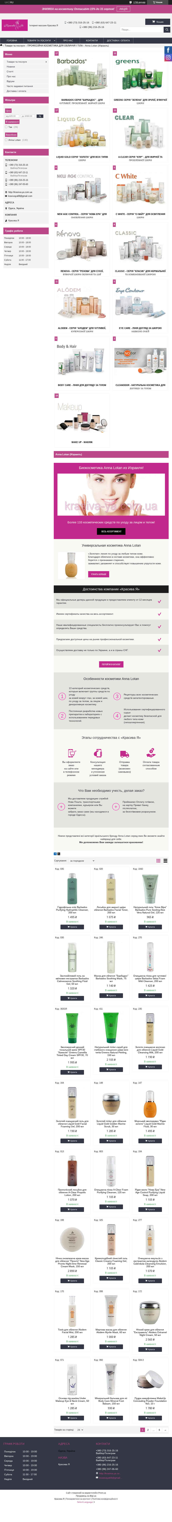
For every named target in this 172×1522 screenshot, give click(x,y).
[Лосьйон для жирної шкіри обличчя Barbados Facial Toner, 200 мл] (111, 888)
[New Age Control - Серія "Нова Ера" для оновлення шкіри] (82, 188)
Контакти (92, 40)
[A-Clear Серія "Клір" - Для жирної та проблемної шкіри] (140, 131)
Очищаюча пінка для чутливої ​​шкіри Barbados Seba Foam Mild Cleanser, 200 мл (150, 978)
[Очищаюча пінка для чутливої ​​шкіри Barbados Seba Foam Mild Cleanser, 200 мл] (150, 957)
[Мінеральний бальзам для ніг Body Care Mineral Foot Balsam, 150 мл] (111, 1379)
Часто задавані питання (20, 86)
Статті (10, 71)
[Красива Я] (15, 30)
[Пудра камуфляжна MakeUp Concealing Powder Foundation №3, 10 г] (150, 1379)
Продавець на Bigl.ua (86, 1496)
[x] (58, 854)
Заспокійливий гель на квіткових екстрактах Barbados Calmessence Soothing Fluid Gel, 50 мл (72, 979)
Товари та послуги (39, 40)
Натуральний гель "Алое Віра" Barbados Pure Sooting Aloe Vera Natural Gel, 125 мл (150, 910)
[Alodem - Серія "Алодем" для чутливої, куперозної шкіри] (82, 302)
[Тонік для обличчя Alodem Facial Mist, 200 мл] (72, 1310)
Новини (11, 66)
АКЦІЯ (123, 9)
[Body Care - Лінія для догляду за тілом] (82, 359)
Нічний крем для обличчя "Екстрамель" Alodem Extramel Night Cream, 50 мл (150, 1332)
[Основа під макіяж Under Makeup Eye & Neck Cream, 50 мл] (72, 1379)
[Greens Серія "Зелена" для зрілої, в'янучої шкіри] (140, 74)
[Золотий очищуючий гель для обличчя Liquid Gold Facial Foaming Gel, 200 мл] (72, 1102)
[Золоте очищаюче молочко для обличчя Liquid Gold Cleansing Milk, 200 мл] (150, 1028)
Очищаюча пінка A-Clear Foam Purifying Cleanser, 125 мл (111, 1191)
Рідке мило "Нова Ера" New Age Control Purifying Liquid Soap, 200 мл (150, 1192)
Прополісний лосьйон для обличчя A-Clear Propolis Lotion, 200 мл (72, 1192)
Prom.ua (102, 1493)
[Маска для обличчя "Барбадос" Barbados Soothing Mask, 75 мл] (111, 957)
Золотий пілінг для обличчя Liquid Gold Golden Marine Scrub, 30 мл (111, 1124)
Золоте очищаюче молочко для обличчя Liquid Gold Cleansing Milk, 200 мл (150, 1050)
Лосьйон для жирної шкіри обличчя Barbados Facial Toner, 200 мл (111, 910)
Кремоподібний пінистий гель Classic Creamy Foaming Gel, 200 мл (111, 1261)
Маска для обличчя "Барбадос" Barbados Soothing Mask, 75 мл (111, 978)
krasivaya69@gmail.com (20, 196)
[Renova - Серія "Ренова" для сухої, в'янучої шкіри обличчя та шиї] (82, 245)
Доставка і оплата (118, 40)
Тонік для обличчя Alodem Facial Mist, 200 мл (72, 1331)
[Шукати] (167, 30)
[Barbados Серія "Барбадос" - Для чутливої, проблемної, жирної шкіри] (82, 74)
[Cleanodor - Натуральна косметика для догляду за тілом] (140, 359)
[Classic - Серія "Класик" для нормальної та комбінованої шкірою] (140, 245)
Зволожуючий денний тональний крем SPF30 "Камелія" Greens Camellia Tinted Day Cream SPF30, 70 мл (72, 1052)
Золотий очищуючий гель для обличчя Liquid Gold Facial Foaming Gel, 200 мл (72, 1124)
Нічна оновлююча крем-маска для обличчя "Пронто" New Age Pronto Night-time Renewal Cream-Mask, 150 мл (72, 1262)
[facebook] (55, 854)
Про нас (68, 40)
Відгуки (10, 81)
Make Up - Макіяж (82, 442)
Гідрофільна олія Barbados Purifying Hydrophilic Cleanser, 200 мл (72, 910)
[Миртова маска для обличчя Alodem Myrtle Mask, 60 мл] (111, 1310)
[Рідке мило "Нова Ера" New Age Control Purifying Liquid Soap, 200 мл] (150, 1170)
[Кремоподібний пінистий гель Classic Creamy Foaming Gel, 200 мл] (111, 1239)
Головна (12, 40)
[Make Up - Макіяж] (82, 416)
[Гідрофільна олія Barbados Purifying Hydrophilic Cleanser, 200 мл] (72, 888)
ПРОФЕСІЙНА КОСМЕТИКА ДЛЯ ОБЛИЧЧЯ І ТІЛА (55, 45)
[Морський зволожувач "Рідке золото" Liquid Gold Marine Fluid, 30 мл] (150, 1102)
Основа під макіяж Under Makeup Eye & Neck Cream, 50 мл (72, 1401)
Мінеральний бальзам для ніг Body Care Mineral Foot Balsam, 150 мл (111, 1401)
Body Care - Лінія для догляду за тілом (82, 385)
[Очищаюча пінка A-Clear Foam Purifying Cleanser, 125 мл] (111, 1170)
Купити (73, 927)
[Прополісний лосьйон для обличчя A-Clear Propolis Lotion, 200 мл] (72, 1170)
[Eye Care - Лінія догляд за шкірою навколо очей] (140, 302)
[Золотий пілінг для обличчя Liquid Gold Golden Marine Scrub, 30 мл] (111, 1102)
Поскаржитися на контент (78, 1499)
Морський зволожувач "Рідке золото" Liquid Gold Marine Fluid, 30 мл (150, 1124)
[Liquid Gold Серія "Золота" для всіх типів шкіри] (82, 131)
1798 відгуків (139, 2)
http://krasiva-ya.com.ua (20, 192)
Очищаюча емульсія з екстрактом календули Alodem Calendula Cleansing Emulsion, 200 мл (150, 1262)
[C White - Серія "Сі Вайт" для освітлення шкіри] (140, 188)
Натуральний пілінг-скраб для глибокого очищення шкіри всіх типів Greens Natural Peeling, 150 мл (111, 1051)
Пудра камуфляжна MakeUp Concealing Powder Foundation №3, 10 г (150, 1401)
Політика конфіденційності (105, 1499)
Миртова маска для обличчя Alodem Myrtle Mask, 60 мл (111, 1331)
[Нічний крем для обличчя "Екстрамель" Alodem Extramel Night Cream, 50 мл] (150, 1310)
